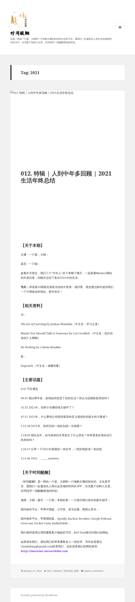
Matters (57, 570)
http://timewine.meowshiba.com (44, 551)
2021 (49, 570)
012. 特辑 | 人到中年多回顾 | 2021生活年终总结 (66, 176)
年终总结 (68, 570)
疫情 (76, 570)
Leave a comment (93, 570)
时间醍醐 (19, 33)
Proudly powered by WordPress (39, 595)
